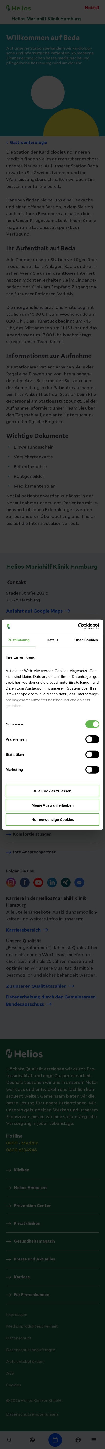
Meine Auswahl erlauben (53, 805)
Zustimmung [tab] (19, 640)
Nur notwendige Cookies (53, 819)
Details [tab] (53, 640)
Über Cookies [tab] (86, 640)
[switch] (92, 739)
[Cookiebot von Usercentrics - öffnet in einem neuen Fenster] (78, 626)
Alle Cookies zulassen (52, 791)
